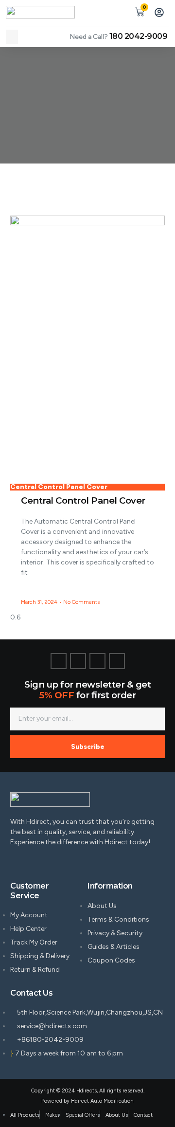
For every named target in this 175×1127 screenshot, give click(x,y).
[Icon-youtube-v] (117, 661)
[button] (12, 37)
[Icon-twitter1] (78, 661)
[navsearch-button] (120, 11)
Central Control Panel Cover (83, 500)
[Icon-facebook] (59, 661)
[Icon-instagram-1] (97, 661)
